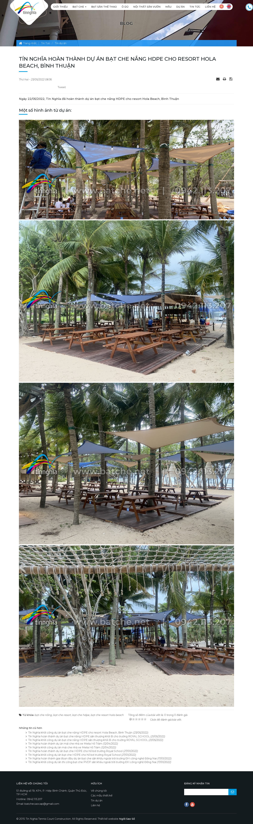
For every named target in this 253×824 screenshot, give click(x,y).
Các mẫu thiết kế (101, 795)
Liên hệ (210, 6)
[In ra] (225, 79)
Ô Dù (125, 6)
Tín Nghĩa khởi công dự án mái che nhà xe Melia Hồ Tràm (64, 747)
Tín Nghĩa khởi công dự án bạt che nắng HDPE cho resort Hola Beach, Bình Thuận (80, 732)
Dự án (180, 6)
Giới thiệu (60, 6)
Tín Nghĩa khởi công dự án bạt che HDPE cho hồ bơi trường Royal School (74, 754)
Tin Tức (194, 6)
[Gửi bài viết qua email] (218, 79)
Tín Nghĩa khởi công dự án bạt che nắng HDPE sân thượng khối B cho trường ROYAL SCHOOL (88, 740)
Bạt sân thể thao (104, 6)
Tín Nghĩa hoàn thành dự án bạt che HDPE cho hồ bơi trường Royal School (75, 751)
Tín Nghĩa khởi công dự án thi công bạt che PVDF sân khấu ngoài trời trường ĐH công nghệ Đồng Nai (92, 762)
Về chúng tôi (99, 790)
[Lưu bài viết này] (231, 79)
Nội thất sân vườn (147, 6)
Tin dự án (96, 800)
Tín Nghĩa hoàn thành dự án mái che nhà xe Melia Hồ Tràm (65, 743)
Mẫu (168, 6)
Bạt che (78, 6)
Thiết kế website (116, 818)
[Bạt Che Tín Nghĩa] (27, 8)
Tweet (62, 87)
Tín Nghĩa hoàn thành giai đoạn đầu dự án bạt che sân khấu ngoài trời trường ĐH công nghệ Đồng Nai (92, 758)
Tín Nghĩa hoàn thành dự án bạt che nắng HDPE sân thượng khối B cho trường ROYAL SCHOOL (89, 736)
